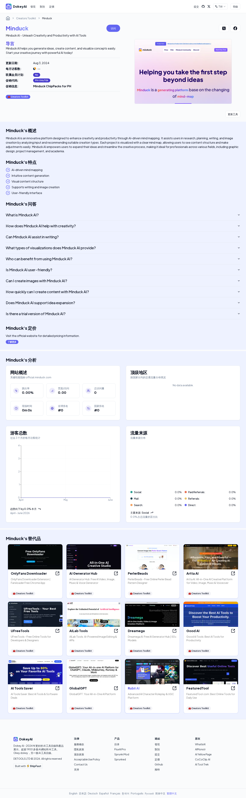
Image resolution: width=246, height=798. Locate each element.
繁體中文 (172, 793)
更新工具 (233, 114)
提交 (196, 6)
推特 (157, 769)
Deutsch (93, 793)
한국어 (125, 793)
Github (159, 764)
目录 (116, 744)
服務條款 (79, 744)
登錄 (235, 6)
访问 (113, 28)
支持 (76, 769)
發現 (32, 6)
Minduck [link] (47, 18)
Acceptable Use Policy (87, 759)
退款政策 (79, 754)
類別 (42, 6)
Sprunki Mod (121, 754)
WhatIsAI (200, 744)
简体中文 (160, 793)
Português (137, 793)
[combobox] (220, 6)
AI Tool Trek (202, 764)
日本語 (82, 793)
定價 (51, 6)
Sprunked (120, 759)
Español (104, 793)
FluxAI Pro (120, 749)
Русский (149, 793)
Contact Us (81, 764)
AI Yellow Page (203, 754)
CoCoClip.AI (202, 759)
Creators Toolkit (26, 18)
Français (115, 793)
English (73, 793)
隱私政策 (79, 749)
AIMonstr (200, 749)
